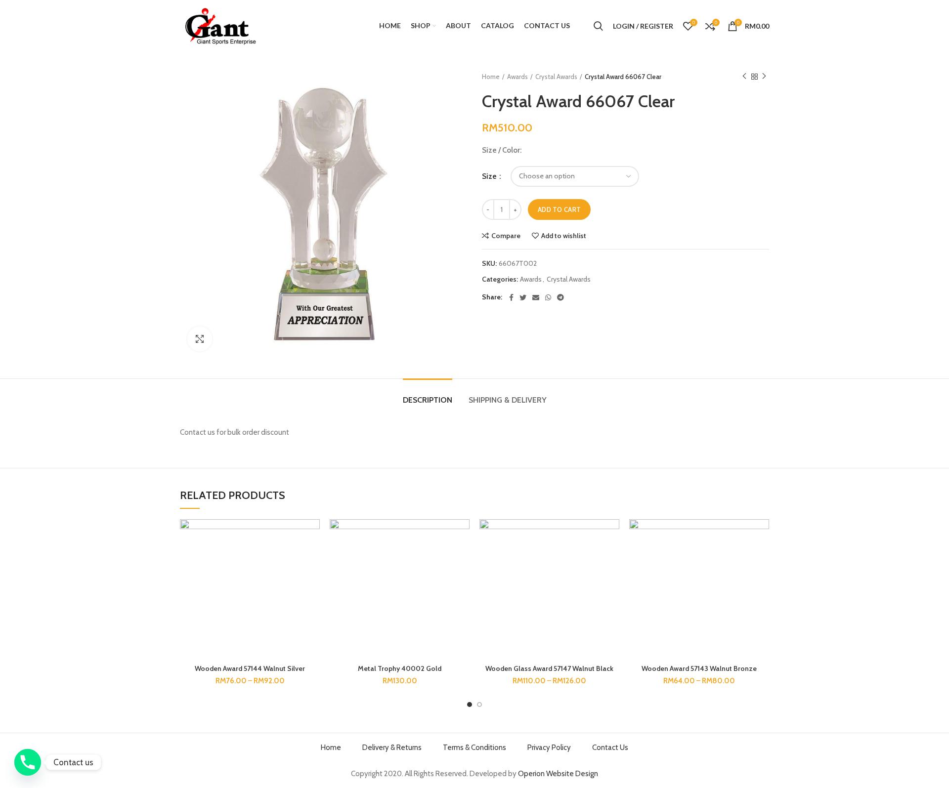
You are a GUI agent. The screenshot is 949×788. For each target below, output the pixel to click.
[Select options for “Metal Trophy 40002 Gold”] (462, 557)
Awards (517, 77)
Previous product (744, 77)
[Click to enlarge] (199, 339)
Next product (764, 77)
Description (427, 400)
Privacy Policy (549, 747)
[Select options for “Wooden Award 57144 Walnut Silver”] (312, 557)
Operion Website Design (558, 773)
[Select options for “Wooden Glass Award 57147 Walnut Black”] (612, 557)
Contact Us (610, 747)
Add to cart (559, 209)
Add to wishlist (563, 235)
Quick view (312, 580)
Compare (505, 235)
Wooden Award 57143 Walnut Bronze (699, 668)
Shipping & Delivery (508, 400)
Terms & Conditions (474, 747)
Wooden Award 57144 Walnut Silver (250, 668)
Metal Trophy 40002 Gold (399, 668)
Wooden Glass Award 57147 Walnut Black (549, 668)
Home (491, 77)
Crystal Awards (556, 77)
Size (490, 176)
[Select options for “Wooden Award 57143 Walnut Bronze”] (761, 557)
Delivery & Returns (392, 747)
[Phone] (27, 762)
